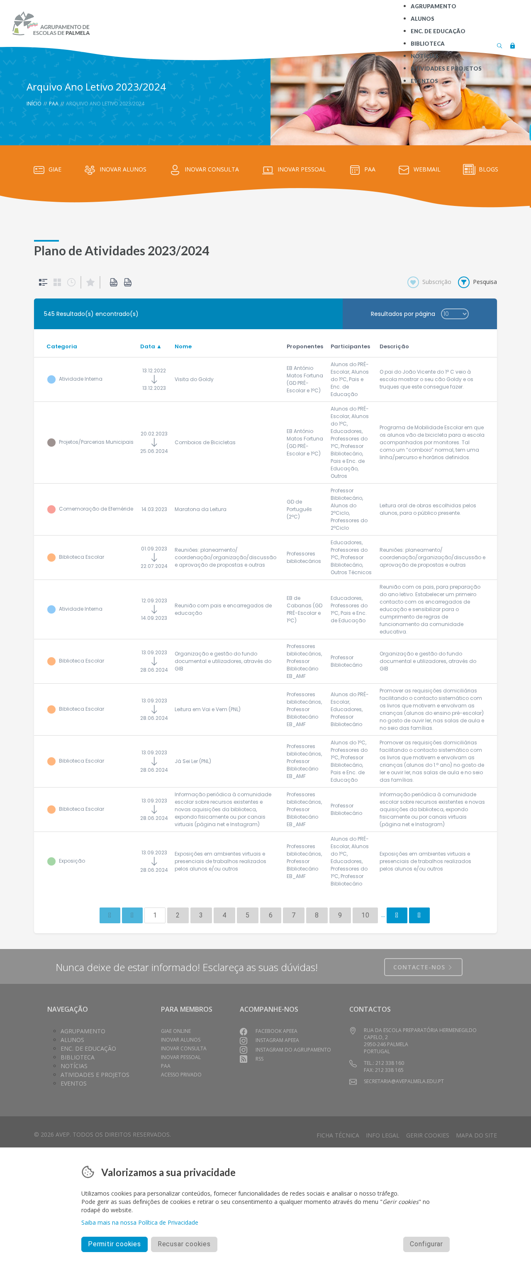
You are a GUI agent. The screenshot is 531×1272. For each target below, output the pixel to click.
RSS (259, 1058)
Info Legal (382, 1135)
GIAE (55, 169)
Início (34, 103)
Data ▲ (151, 346)
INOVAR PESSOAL (302, 169)
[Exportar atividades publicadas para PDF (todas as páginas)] (114, 282)
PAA (53, 103)
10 (365, 915)
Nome (183, 346)
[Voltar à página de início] (51, 23)
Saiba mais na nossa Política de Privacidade (139, 1222)
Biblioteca (78, 1057)
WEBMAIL (427, 169)
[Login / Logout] (512, 45)
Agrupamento (83, 1031)
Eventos (74, 1083)
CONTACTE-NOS (420, 967)
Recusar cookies (184, 1244)
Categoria (61, 346)
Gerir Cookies (427, 1135)
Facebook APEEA (276, 1031)
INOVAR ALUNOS (123, 169)
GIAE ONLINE (176, 1031)
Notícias (74, 1066)
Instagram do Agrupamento (293, 1049)
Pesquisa (485, 282)
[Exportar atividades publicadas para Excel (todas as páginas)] (128, 282)
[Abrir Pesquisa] (499, 45)
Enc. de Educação (88, 1048)
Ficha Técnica (338, 1135)
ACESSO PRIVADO (181, 1074)
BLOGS (488, 169)
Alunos (72, 1040)
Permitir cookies (114, 1244)
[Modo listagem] (43, 282)
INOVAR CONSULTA (212, 169)
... (383, 915)
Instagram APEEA (277, 1040)
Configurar (426, 1244)
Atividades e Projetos (95, 1075)
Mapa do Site (476, 1135)
